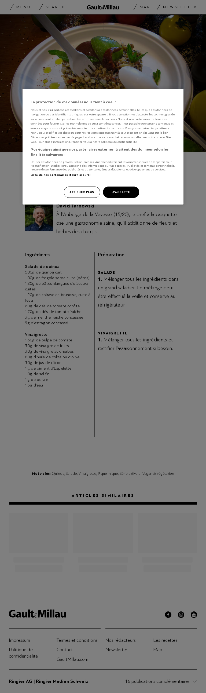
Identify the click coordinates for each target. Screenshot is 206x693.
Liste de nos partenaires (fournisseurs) (60, 175)
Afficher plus (81, 192)
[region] (103, 147)
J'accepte (121, 192)
